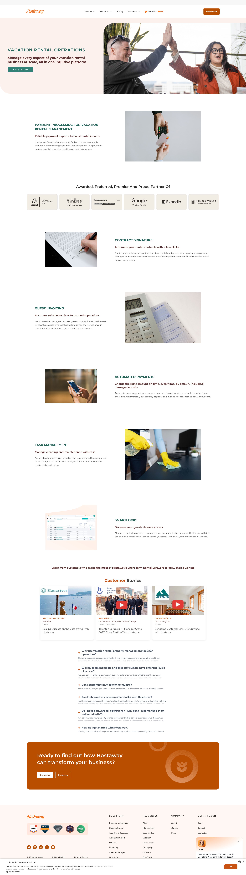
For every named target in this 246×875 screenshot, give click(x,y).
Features (88, 11)
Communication (116, 828)
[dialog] (123, 867)
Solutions (116, 816)
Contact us (202, 833)
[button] (64, 871)
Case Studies (148, 833)
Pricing (119, 11)
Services (112, 842)
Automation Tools (117, 837)
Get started (211, 11)
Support (201, 828)
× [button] (243, 862)
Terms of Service (81, 857)
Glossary (147, 852)
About (174, 823)
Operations (114, 857)
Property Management (119, 823)
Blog (145, 823)
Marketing (113, 847)
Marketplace (148, 828)
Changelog (147, 847)
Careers (174, 828)
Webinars (147, 837)
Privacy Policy (58, 857)
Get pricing (63, 775)
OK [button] (231, 867)
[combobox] (239, 862)
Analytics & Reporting (118, 833)
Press (173, 833)
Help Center (148, 842)
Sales (200, 823)
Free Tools (147, 857)
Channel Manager (117, 852)
